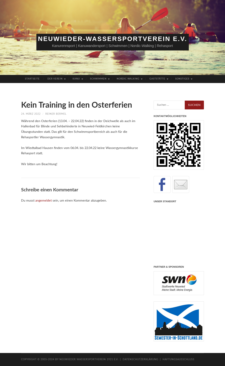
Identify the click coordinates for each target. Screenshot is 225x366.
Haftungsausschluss (178, 359)
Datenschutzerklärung (140, 359)
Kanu (76, 79)
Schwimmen (98, 79)
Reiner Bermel (55, 114)
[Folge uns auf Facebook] (162, 184)
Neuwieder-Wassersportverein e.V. (112, 38)
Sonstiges (182, 79)
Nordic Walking (128, 79)
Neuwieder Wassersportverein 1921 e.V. (89, 359)
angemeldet (43, 200)
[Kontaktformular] (180, 184)
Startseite (32, 79)
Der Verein (55, 79)
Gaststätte (157, 79)
